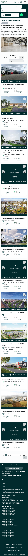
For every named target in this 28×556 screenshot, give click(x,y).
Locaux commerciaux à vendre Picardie (11, 503)
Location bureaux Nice (7, 530)
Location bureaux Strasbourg (9, 536)
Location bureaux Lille (7, 521)
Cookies (21, 547)
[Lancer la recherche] (21, 14)
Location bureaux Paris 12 (8, 508)
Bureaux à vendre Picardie (8, 499)
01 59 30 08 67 (20, 472)
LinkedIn (23, 554)
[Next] (24, 72)
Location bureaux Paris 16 (8, 514)
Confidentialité (11, 549)
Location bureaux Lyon (7, 524)
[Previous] (3, 72)
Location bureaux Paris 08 (8, 535)
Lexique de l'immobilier (17, 544)
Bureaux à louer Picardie (7, 497)
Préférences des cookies (14, 550)
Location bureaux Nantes (8, 519)
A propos (8, 544)
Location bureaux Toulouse (8, 510)
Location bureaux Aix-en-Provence (10, 525)
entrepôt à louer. (11, 35)
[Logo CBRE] (7, 2)
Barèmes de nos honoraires (9, 546)
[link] (7, 91)
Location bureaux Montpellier (9, 513)
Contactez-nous (13, 468)
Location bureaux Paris (7, 522)
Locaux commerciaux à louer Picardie (10, 502)
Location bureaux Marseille (8, 532)
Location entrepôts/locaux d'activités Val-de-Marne (13, 488)
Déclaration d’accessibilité (11, 547)
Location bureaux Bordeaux (8, 511)
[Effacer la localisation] (9, 15)
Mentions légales (21, 546)
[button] (11, 6)
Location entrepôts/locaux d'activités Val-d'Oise (13, 492)
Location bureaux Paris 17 (8, 533)
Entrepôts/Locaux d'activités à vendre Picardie (12, 500)
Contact (18, 549)
